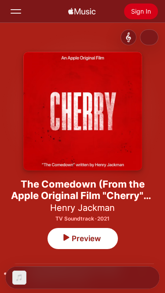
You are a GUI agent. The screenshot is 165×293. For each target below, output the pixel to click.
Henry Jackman (82, 208)
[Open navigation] (16, 11)
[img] (81, 11)
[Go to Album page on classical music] (128, 37)
